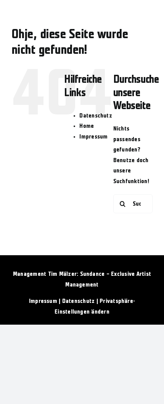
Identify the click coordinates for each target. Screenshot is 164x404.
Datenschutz (95, 116)
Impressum (93, 137)
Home (86, 126)
